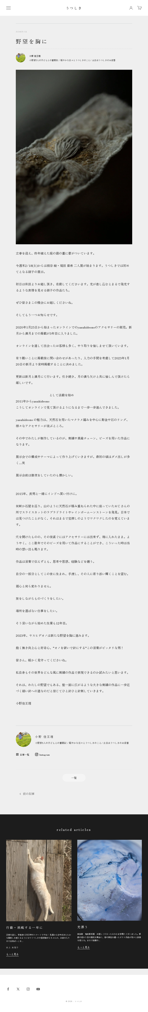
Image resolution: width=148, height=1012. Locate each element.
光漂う (82, 927)
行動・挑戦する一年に (24, 927)
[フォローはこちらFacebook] (8, 989)
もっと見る (12, 954)
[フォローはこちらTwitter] (18, 989)
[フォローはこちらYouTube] (38, 989)
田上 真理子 (12, 947)
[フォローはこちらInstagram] (28, 989)
